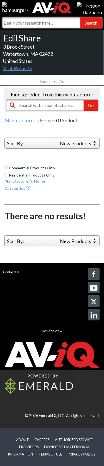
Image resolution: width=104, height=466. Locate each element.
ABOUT (22, 440)
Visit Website (17, 68)
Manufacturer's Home (28, 120)
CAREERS (41, 440)
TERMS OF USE (50, 454)
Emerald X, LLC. (52, 415)
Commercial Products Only (31, 168)
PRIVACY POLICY (81, 454)
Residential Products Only (31, 175)
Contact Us (11, 272)
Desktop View (52, 331)
